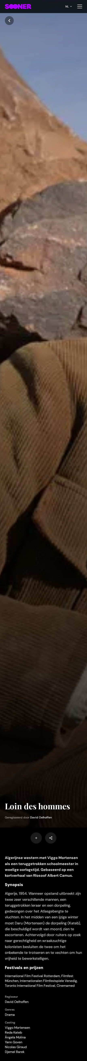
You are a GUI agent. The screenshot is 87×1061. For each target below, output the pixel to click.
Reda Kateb (13, 1032)
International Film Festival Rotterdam (32, 976)
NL (67, 6)
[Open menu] (79, 6)
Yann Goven (13, 1042)
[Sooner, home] (18, 6)
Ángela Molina (15, 1037)
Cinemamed (66, 985)
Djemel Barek (14, 1052)
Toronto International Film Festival (30, 985)
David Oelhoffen (41, 817)
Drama (10, 1015)
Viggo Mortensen (17, 1027)
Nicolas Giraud (16, 1047)
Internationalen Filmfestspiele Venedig (48, 981)
